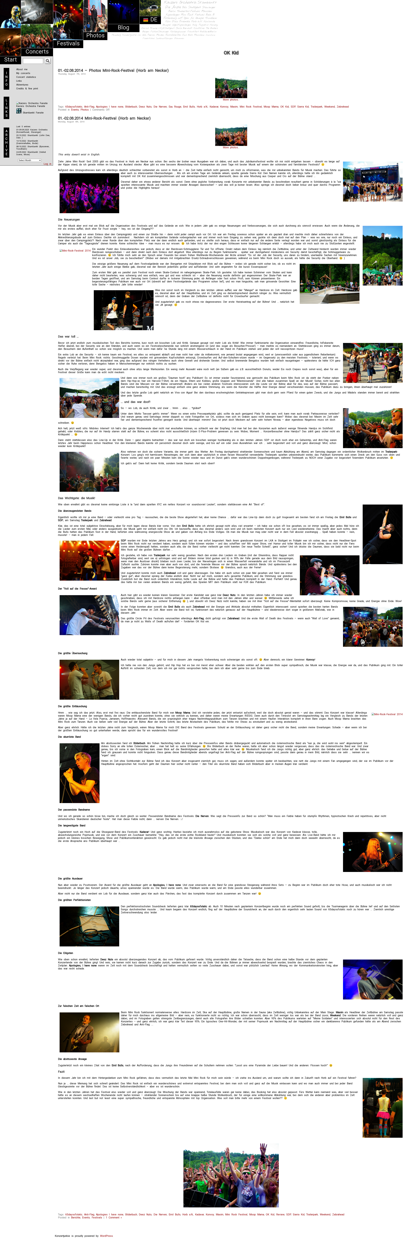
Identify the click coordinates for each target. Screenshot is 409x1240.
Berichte (75, 1217)
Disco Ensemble (181, 21)
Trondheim (211, 18)
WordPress (106, 1235)
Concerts (37, 51)
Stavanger (208, 7)
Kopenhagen (173, 14)
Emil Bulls (187, 35)
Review (280, 1214)
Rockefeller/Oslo (173, 35)
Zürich (145, 28)
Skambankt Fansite (32, 112)
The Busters (212, 28)
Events (75, 109)
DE (153, 19)
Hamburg (116, 35)
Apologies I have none (109, 106)
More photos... (231, 99)
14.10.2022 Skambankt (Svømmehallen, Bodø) (27, 142)
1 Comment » (114, 1217)
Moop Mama (271, 106)
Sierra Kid (303, 106)
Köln (168, 21)
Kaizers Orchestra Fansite (30, 106)
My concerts (23, 73)
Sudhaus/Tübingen (164, 38)
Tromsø (153, 28)
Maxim (234, 106)
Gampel (166, 25)
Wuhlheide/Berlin (208, 31)
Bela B (210, 14)
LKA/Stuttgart (166, 28)
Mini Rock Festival (192, 14)
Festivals (68, 43)
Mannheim (199, 35)
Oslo (184, 7)
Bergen (146, 31)
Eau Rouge (175, 106)
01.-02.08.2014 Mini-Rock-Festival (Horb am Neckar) (104, 118)
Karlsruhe (209, 21)
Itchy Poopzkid (200, 25)
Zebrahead (343, 106)
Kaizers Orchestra (180, 2)
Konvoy (224, 106)
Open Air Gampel (194, 18)
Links (19, 80)
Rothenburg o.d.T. (173, 18)
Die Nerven (160, 106)
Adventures (22, 84)
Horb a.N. (196, 21)
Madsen (160, 35)
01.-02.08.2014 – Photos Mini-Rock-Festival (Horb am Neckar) (113, 70)
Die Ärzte (173, 7)
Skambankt (206, 2)
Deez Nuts (145, 106)
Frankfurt (193, 31)
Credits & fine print (27, 88)
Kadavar (214, 106)
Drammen (179, 38)
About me (21, 69)
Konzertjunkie (129, 35)
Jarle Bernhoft (184, 28)
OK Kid (284, 106)
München (206, 11)
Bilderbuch (131, 106)
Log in (47, 163)
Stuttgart (194, 7)
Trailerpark (316, 106)
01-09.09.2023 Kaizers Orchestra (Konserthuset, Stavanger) (31, 130)
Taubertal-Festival (188, 11)
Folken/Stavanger (159, 31)
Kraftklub (199, 28)
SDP (293, 106)
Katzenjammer (178, 31)
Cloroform (210, 35)
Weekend (329, 106)
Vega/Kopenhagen (181, 25)
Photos (95, 35)
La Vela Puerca (146, 35)
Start (10, 59)
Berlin (172, 11)
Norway (214, 25)
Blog (123, 27)
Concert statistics (26, 77)
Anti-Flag (89, 106)
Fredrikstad (148, 38)
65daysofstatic (73, 106)
